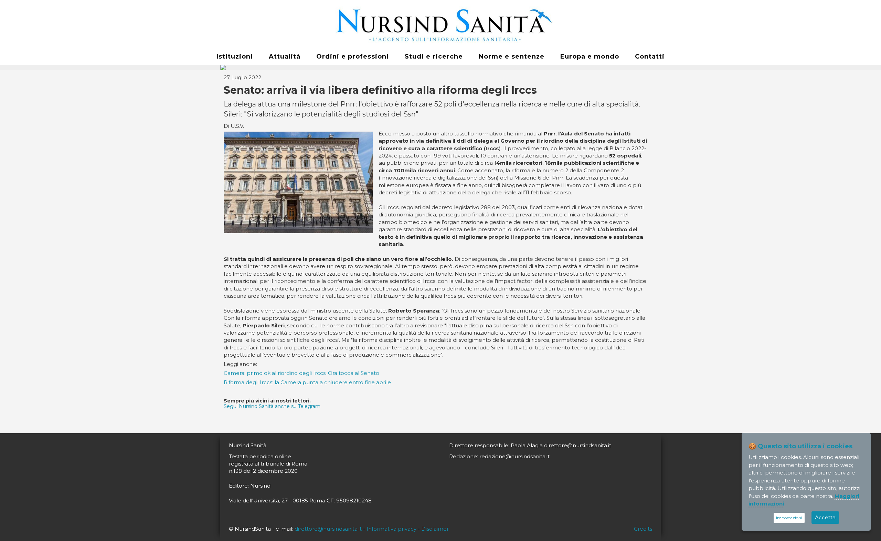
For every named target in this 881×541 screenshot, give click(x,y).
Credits (643, 528)
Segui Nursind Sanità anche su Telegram (272, 406)
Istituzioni (234, 56)
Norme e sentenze (511, 56)
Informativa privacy (391, 528)
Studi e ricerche (434, 56)
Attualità (284, 56)
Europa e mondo (589, 56)
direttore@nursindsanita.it (328, 528)
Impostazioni (789, 517)
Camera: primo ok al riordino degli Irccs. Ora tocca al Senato (301, 373)
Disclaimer (435, 528)
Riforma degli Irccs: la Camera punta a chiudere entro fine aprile (307, 382)
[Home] (440, 24)
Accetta (825, 517)
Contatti (650, 56)
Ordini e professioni (352, 56)
